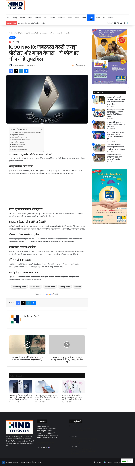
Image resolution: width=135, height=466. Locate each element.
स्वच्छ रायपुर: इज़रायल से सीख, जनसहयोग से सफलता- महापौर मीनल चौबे (115, 135)
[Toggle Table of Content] (39, 129)
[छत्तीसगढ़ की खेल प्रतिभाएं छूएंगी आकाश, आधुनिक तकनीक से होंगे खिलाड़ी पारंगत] (99, 113)
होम (8, 17)
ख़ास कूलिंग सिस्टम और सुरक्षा (19, 137)
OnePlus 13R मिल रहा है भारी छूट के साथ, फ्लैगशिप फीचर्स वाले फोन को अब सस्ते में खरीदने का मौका (20, 397)
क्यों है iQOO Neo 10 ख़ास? (19, 149)
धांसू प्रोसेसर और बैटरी (17, 135)
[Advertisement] (88, 7)
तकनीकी (91, 17)
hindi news (35, 287)
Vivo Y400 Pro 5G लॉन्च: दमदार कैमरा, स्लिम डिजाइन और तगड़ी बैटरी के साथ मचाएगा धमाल (47, 397)
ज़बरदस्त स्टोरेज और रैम (18, 144)
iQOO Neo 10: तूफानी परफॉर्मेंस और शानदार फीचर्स (28, 132)
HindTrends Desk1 (18, 65)
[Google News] (51, 294)
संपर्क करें (110, 17)
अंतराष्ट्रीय (38, 17)
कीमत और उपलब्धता (17, 147)
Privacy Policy (117, 462)
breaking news (20, 287)
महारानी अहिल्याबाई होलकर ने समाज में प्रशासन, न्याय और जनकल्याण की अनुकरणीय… (116, 100)
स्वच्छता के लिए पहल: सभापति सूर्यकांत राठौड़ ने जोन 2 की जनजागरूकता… (116, 147)
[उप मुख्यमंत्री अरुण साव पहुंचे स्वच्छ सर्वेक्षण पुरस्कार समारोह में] (99, 125)
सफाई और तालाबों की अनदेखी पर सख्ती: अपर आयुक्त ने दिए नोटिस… (114, 157)
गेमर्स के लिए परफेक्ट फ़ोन (18, 142)
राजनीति (53, 17)
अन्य (104, 17)
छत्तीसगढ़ (14, 17)
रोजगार (70, 17)
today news (65, 287)
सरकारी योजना (61, 17)
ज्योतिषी (98, 17)
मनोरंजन (77, 17)
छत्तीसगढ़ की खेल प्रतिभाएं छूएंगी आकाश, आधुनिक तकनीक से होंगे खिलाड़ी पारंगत (115, 113)
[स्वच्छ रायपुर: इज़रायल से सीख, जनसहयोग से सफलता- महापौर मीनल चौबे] (99, 135)
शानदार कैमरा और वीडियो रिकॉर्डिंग (21, 140)
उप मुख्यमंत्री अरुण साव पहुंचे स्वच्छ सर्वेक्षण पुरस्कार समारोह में (116, 124)
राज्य (45, 17)
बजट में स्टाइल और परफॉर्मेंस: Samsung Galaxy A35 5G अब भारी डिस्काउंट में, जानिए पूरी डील (72, 397)
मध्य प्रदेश (22, 17)
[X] (41, 447)
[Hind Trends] (15, 5)
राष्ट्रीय (30, 17)
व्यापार (84, 17)
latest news (50, 287)
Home (12, 33)
